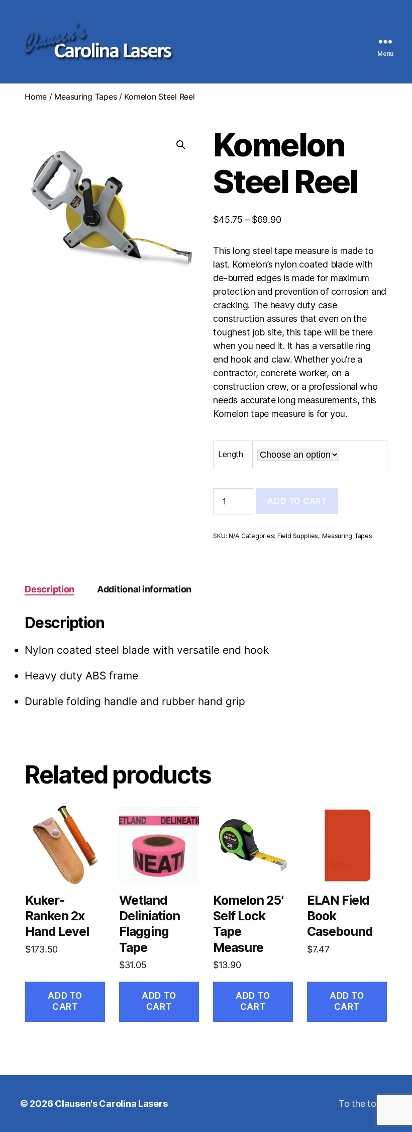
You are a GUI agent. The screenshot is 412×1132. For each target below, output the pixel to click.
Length (230, 454)
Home (36, 97)
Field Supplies (297, 536)
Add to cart (297, 501)
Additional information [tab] (144, 589)
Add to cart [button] (65, 1001)
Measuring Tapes (85, 97)
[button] (181, 145)
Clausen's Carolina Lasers (111, 1103)
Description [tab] (49, 589)
